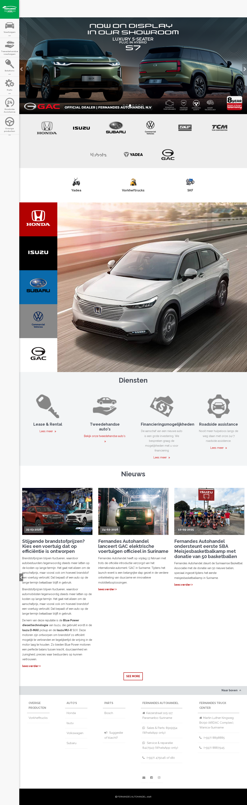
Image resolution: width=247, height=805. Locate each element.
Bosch (108, 713)
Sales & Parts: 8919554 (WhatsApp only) (159, 730)
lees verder (30, 666)
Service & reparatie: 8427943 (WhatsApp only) (160, 745)
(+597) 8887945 (213, 747)
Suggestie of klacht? (113, 735)
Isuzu (70, 723)
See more (133, 676)
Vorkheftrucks (38, 718)
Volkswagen (75, 733)
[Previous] (21, 577)
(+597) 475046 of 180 (160, 758)
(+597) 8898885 (214, 737)
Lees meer (47, 431)
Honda (71, 713)
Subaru (71, 743)
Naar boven (230, 690)
